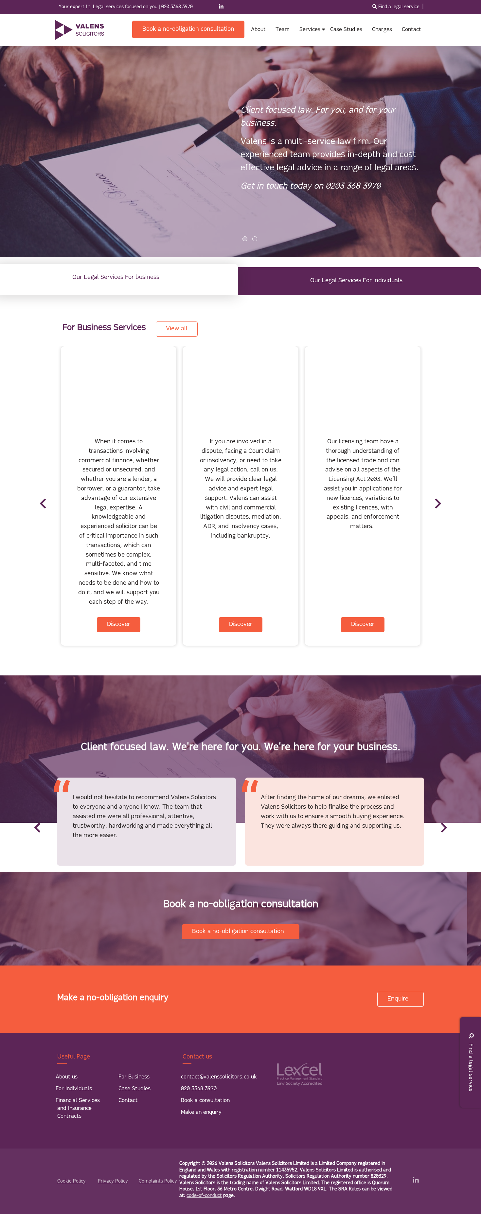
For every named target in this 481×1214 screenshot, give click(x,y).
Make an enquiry (201, 1112)
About (258, 29)
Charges (382, 29)
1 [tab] (245, 239)
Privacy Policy (113, 1181)
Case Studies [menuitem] (134, 1089)
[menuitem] (188, 29)
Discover (118, 625)
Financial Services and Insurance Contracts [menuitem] (78, 1108)
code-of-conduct (204, 1195)
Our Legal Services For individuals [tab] (356, 281)
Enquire (398, 999)
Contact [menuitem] (128, 1100)
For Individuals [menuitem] (74, 1089)
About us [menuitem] (67, 1077)
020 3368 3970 (177, 7)
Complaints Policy (158, 1181)
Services (309, 29)
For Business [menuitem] (134, 1077)
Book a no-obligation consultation (188, 29)
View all (176, 329)
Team (283, 29)
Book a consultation (205, 1100)
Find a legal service (399, 7)
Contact (411, 29)
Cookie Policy (71, 1181)
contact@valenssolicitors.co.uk (219, 1077)
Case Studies (346, 29)
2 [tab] (255, 239)
